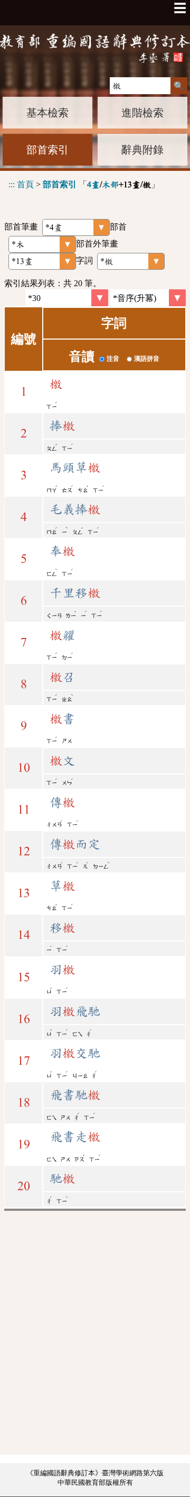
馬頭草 (75, 467)
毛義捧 (75, 509)
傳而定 (75, 844)
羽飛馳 (75, 1011)
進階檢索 (142, 112)
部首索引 (47, 150)
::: (11, 184)
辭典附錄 (142, 150)
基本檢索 (47, 112)
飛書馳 (75, 1095)
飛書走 (75, 1136)
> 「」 (83, 184)
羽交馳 (75, 1053)
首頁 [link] (25, 184)
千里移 (75, 593)
